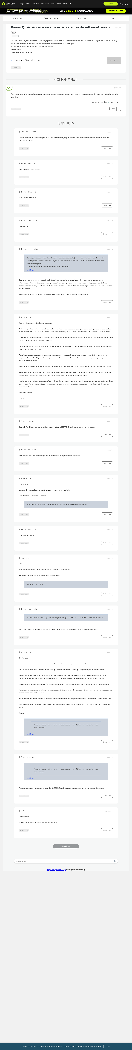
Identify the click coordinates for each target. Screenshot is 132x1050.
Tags (113, 18)
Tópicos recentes (50, 18)
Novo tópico (18, 18)
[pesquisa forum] (115, 861)
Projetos (36, 4)
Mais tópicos (66, 846)
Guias (53, 4)
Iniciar (111, 4)
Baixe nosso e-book (64, 4)
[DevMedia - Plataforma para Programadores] (9, 3)
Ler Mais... (30, 270)
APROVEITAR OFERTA (115, 11)
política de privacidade (93, 1046)
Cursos (28, 4)
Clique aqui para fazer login (56, 870)
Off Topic (15, 36)
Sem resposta (82, 18)
